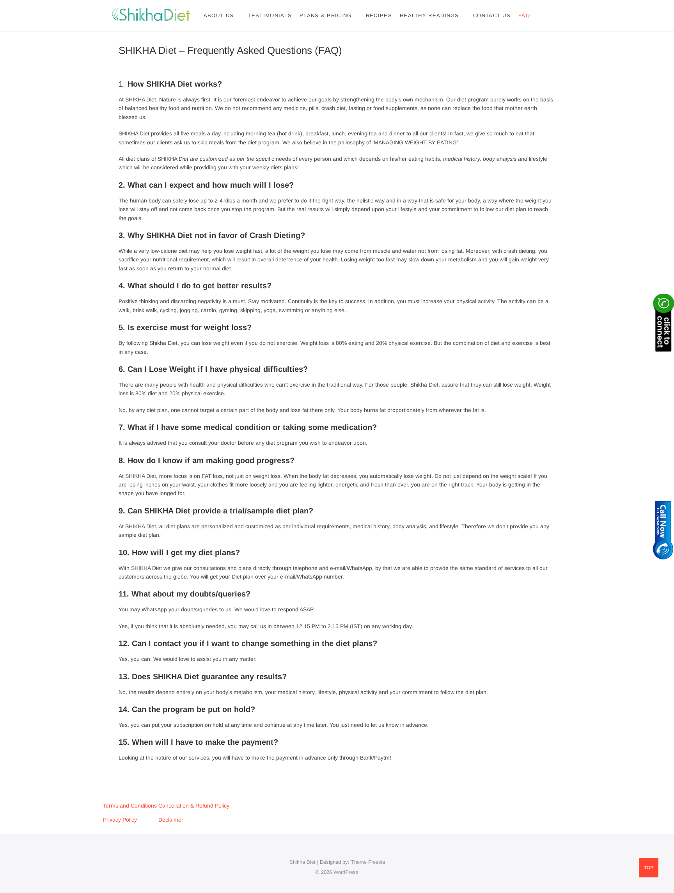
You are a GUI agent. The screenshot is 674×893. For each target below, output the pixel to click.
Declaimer (170, 820)
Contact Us (492, 15)
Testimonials (270, 15)
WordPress (345, 872)
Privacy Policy (120, 820)
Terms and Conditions (130, 805)
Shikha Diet (302, 862)
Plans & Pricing (326, 15)
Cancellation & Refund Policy (193, 805)
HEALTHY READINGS (429, 15)
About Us (219, 15)
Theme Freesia (368, 862)
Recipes (379, 15)
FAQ (524, 15)
